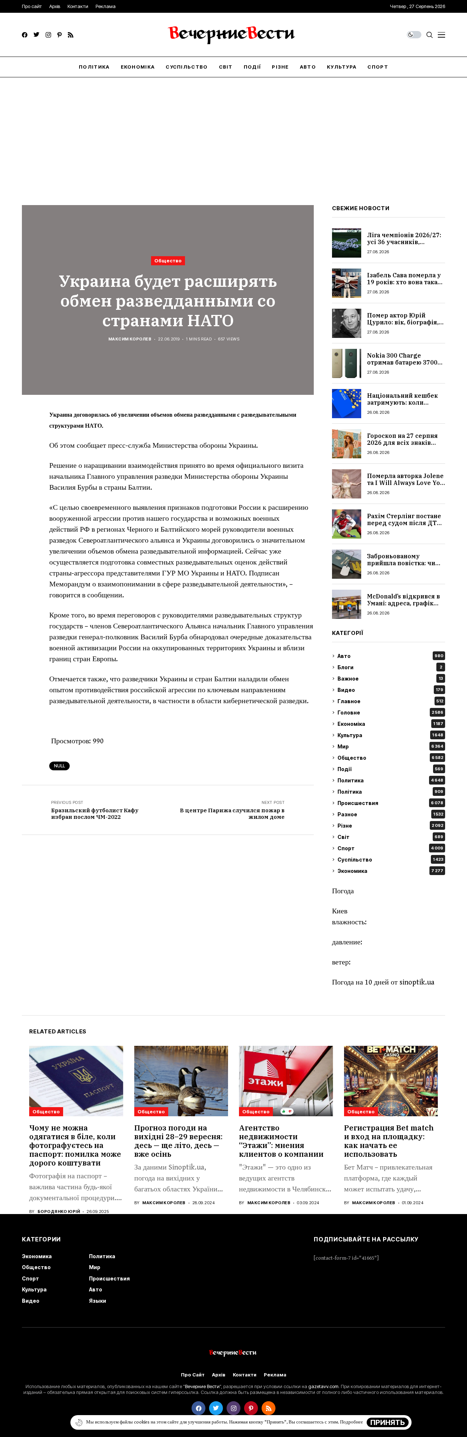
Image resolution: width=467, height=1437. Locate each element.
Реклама (275, 1375)
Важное (390, 678)
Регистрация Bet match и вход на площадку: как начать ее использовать (389, 1141)
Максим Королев (129, 339)
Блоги (389, 667)
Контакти (244, 1375)
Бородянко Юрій (59, 1211)
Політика (390, 792)
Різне (390, 825)
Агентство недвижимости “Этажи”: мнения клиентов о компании (281, 1141)
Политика (390, 780)
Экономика (390, 871)
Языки (97, 1301)
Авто (390, 656)
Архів (218, 1375)
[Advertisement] (233, 132)
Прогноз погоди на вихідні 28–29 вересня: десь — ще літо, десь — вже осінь (178, 1141)
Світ (390, 837)
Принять (387, 1422)
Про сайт (193, 1375)
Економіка (390, 724)
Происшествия (390, 803)
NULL (59, 765)
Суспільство (390, 859)
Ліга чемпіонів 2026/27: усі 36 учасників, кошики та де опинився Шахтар (404, 245)
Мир (390, 746)
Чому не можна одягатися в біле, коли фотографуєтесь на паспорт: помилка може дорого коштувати (75, 1145)
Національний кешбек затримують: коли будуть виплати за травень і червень (402, 406)
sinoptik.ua (417, 982)
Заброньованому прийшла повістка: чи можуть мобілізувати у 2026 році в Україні (403, 566)
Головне (390, 712)
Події (390, 769)
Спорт (390, 848)
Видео (390, 690)
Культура (390, 735)
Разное (390, 814)
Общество (168, 260)
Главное (390, 701)
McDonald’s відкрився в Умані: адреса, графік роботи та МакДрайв (403, 603)
